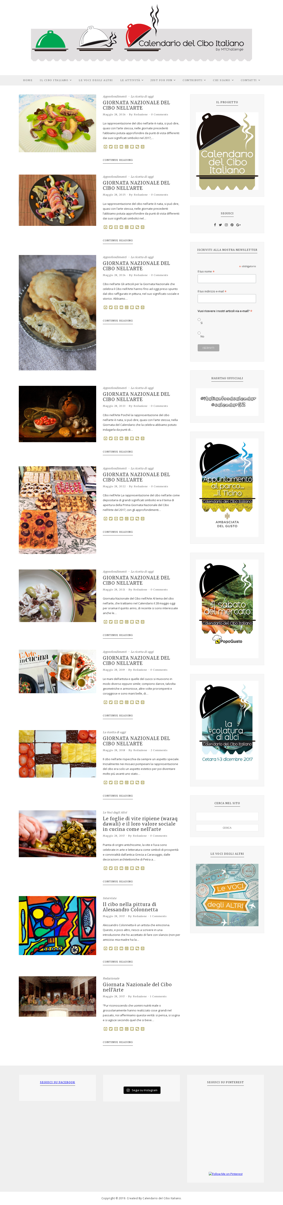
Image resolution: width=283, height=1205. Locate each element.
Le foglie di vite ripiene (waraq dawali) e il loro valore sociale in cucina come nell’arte (140, 824)
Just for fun (161, 80)
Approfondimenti (115, 96)
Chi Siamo (221, 80)
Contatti (249, 80)
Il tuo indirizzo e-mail (212, 291)
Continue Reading (118, 160)
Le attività (130, 80)
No (202, 336)
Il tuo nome (206, 271)
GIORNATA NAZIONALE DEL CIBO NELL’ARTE (136, 105)
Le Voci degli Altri (96, 80)
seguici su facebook (57, 1082)
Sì (202, 323)
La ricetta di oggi (142, 96)
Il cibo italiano (54, 80)
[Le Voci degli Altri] (227, 895)
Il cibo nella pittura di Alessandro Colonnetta (130, 907)
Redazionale (111, 978)
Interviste (109, 898)
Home (28, 80)
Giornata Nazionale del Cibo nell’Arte (137, 987)
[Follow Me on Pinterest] (225, 1174)
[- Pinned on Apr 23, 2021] (202, 1097)
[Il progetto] (227, 151)
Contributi (193, 80)
